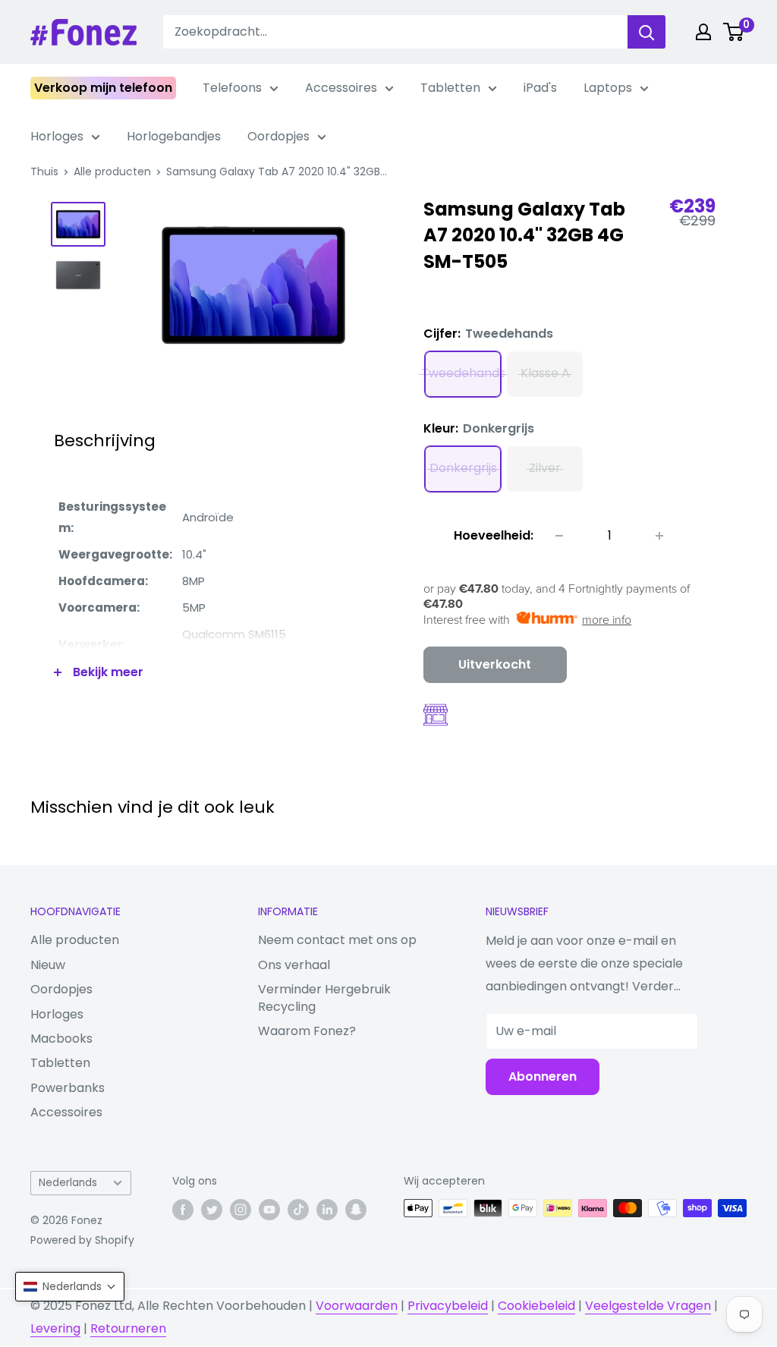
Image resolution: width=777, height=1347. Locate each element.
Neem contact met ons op (337, 940)
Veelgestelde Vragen (648, 1305)
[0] (734, 32)
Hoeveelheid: (493, 535)
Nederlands (68, 1182)
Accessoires (341, 87)
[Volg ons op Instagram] (240, 1209)
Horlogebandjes (174, 136)
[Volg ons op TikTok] (298, 1209)
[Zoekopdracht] (646, 32)
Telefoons (232, 87)
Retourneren (128, 1328)
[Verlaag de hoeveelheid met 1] (559, 536)
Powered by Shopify (82, 1240)
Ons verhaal (294, 965)
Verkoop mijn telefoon (103, 87)
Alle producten (112, 171)
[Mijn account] (703, 32)
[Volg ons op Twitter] (211, 1209)
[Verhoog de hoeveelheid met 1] (659, 536)
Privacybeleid (447, 1305)
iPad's (540, 87)
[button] (70, 1287)
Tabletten (450, 87)
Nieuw (47, 965)
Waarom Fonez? (307, 1031)
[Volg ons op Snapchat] (355, 1209)
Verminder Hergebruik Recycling (324, 997)
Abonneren (542, 1076)
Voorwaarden (357, 1305)
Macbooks (61, 1038)
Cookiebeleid (536, 1305)
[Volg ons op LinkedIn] (327, 1209)
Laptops (608, 87)
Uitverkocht (494, 664)
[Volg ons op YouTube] (269, 1209)
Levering (55, 1328)
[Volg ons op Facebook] (182, 1209)
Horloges (56, 136)
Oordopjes (278, 136)
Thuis (44, 171)
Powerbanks (67, 1088)
